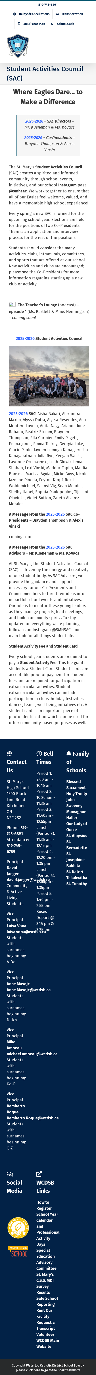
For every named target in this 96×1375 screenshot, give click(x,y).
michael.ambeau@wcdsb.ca (32, 1054)
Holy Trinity (76, 793)
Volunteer (45, 1334)
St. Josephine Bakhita (75, 859)
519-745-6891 (48, 5)
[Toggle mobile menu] (86, 44)
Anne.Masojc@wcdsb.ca (29, 989)
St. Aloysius (76, 835)
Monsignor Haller (76, 814)
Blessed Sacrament (76, 784)
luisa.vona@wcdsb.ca (26, 931)
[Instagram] (10, 1204)
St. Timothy (76, 883)
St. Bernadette (76, 844)
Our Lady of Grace (76, 826)
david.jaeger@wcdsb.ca (28, 879)
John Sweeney (74, 802)
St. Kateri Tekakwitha (76, 874)
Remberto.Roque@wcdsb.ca (33, 1118)
